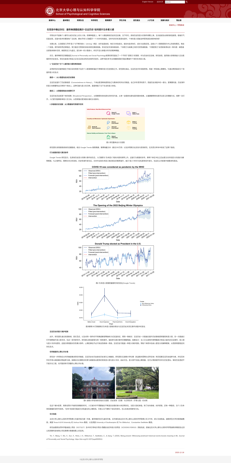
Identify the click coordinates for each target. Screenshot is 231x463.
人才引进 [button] (150, 20)
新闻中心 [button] (52, 20)
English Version (147, 2)
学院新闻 (180, 25)
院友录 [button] (178, 20)
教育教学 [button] (108, 20)
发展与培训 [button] (165, 20)
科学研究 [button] (94, 20)
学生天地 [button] (122, 20)
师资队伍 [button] (80, 20)
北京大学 (160, 2)
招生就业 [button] (136, 20)
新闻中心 (172, 25)
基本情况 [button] (66, 20)
